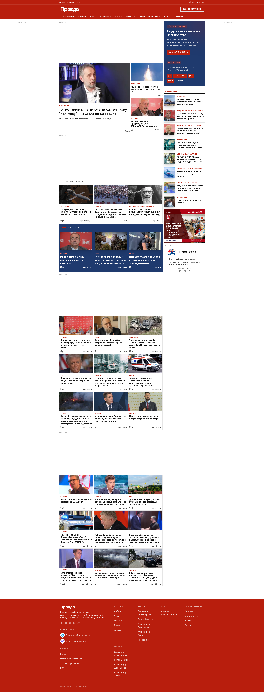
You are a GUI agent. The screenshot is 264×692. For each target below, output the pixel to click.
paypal (180, 81)
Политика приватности (71, 659)
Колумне (104, 16)
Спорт (118, 16)
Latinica (191, 2)
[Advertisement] (29, 65)
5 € (169, 76)
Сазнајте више (177, 52)
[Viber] (78, 623)
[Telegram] (74, 623)
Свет (93, 16)
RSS (62, 668)
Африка (188, 621)
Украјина (189, 611)
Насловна (68, 16)
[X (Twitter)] (70, 623)
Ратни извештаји (149, 16)
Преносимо (143, 640)
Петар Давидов (145, 619)
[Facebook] (61, 623)
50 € (191, 76)
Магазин (131, 16)
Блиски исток (191, 616)
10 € (176, 76)
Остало (188, 625)
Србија (82, 16)
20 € (184, 76)
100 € (170, 81)
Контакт (201, 2)
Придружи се (194, 9)
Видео (167, 16)
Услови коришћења (69, 663)
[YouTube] (65, 623)
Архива (179, 16)
